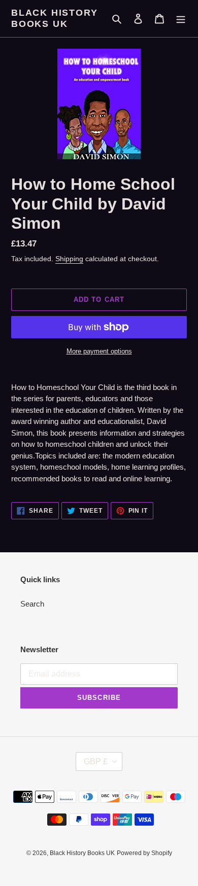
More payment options (99, 351)
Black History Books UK (54, 18)
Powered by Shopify (144, 853)
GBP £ (96, 761)
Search (32, 603)
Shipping (69, 259)
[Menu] (180, 18)
